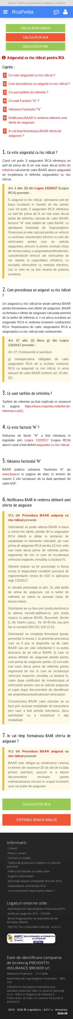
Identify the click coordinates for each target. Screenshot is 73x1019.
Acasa (12, 3)
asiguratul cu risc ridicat (52, 445)
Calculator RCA (35, 37)
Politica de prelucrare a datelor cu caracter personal (34, 864)
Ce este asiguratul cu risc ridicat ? (32, 75)
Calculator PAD (35, 46)
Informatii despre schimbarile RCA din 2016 (35, 881)
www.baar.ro (10, 474)
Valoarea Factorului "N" (25, 109)
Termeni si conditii (19, 858)
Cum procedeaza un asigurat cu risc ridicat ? (39, 83)
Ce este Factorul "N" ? (24, 100)
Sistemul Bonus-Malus (36, 820)
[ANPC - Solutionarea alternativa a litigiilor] (36, 938)
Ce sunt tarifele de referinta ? (28, 92)
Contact (13, 848)
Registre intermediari (21, 876)
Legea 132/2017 (46, 188)
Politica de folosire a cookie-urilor (29, 871)
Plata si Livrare (17, 853)
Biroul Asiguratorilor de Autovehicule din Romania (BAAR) (32, 920)
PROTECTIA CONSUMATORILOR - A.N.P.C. (34, 927)
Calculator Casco (35, 28)
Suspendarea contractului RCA (27, 886)
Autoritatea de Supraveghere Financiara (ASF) (36, 909)
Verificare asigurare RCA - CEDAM (29, 913)
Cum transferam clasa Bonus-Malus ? (31, 890)
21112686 (41, 973)
